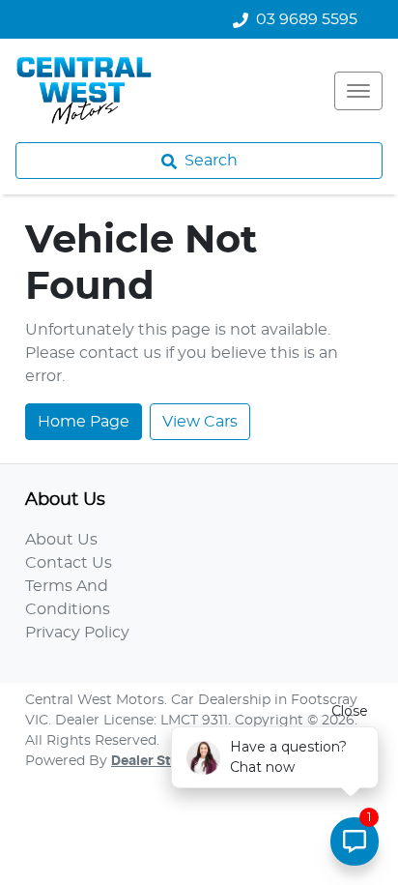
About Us (61, 539)
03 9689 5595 (306, 19)
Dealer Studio (155, 761)
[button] (358, 91)
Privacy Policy (77, 632)
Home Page (83, 421)
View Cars (200, 421)
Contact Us (68, 563)
